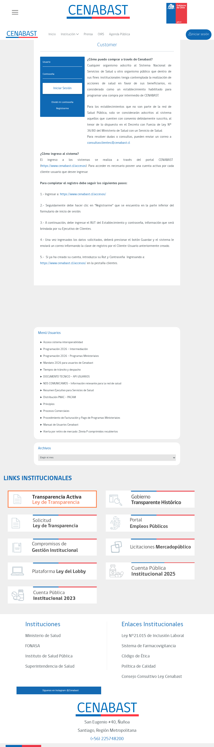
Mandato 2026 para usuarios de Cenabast (68, 363)
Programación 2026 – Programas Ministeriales (71, 356)
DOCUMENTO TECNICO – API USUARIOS (66, 376)
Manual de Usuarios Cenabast (60, 424)
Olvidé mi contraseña (62, 102)
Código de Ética (136, 656)
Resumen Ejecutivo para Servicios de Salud (68, 390)
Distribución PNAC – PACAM (59, 397)
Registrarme (62, 108)
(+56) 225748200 (107, 739)
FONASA (32, 646)
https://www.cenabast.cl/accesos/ (83, 194)
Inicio (52, 34)
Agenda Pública (119, 34)
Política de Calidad (138, 666)
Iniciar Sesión (62, 88)
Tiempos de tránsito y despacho (62, 369)
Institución (68, 34)
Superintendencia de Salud (49, 666)
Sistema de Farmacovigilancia (149, 646)
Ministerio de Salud (43, 636)
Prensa (88, 34)
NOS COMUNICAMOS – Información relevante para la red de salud (82, 383)
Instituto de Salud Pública (49, 656)
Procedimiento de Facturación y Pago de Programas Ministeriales (81, 418)
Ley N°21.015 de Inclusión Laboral (153, 636)
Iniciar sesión (200, 34)
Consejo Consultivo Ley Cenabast (152, 677)
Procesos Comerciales (56, 411)
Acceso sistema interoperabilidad (63, 342)
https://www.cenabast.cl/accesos (63, 166)
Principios (49, 404)
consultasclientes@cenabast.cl (108, 143)
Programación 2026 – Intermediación (65, 349)
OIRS (101, 34)
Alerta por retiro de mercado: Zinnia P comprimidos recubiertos (80, 431)
